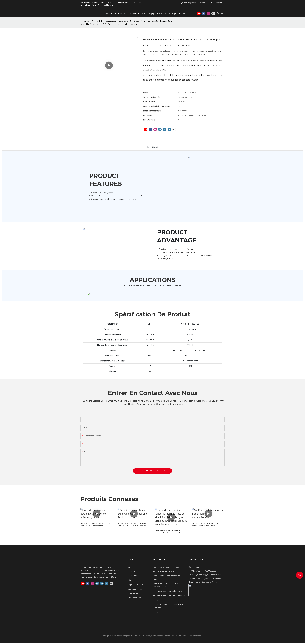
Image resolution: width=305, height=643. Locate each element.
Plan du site (177, 636)
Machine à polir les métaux (163, 571)
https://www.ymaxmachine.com (158, 636)
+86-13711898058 (217, 3)
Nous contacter (134, 598)
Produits (95, 21)
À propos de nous (135, 589)
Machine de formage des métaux (165, 567)
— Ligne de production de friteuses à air (169, 612)
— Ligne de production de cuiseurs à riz (169, 595)
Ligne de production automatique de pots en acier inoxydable (95, 524)
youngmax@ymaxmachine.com (193, 3)
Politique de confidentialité (193, 636)
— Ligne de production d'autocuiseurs (168, 600)
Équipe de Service (135, 585)
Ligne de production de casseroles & (157, 21)
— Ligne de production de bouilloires (168, 591)
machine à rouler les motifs (161, 60)
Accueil (131, 567)
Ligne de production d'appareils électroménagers (120, 21)
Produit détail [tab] (152, 147)
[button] (189, 13)
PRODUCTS (158, 559)
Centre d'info (133, 593)
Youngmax (84, 21)
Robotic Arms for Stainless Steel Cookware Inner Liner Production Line (132, 524)
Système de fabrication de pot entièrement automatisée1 (205, 524)
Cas (130, 580)
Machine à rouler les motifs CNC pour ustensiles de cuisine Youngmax (110, 24)
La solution (132, 576)
